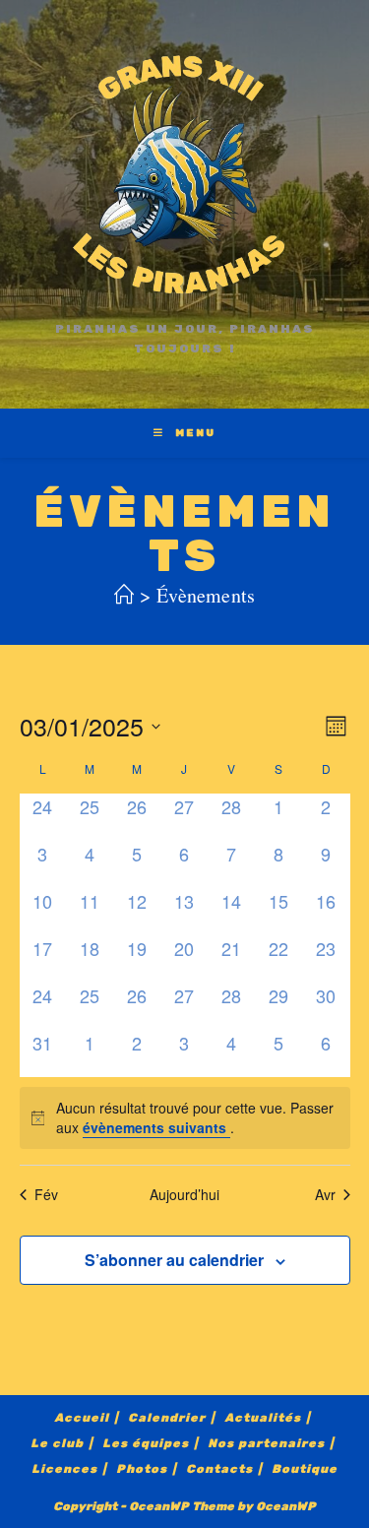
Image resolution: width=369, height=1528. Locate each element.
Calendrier (167, 1418)
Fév (46, 1194)
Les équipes (145, 1443)
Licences (64, 1469)
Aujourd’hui (184, 1194)
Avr (325, 1194)
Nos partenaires (266, 1443)
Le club (57, 1443)
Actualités (262, 1418)
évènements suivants (156, 1127)
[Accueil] (124, 595)
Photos (141, 1469)
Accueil (81, 1418)
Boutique (305, 1469)
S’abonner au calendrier (174, 1259)
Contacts (219, 1469)
